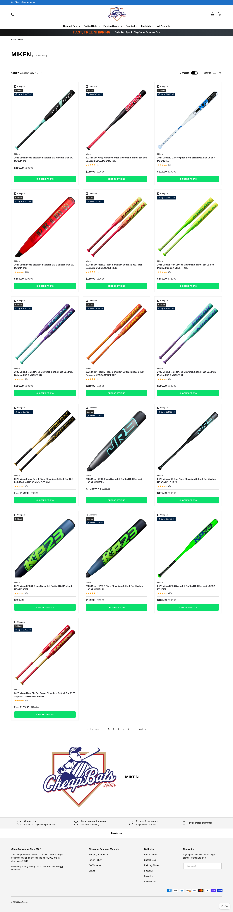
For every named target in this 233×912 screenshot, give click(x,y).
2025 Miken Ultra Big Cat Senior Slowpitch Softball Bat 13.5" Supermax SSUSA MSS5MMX (44, 695)
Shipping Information (98, 854)
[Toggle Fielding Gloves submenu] (121, 26)
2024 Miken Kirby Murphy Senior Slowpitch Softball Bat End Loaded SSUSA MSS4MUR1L (116, 159)
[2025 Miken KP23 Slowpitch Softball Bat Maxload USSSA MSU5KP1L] (188, 548)
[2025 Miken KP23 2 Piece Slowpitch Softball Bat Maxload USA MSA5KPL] (45, 548)
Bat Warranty (95, 865)
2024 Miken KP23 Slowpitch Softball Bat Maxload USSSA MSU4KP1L (186, 159)
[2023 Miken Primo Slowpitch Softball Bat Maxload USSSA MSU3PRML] (45, 120)
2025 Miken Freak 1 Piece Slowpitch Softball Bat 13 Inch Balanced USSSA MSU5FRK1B (114, 266)
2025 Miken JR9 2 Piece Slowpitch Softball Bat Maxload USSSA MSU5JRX (114, 480)
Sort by (15, 73)
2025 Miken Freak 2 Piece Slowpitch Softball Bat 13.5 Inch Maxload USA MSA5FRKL (186, 373)
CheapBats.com (23, 902)
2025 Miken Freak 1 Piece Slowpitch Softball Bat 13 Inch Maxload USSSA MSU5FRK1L (185, 266)
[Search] (13, 14)
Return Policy (95, 860)
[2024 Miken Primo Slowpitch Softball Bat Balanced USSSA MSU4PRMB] (45, 227)
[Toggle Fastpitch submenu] (153, 26)
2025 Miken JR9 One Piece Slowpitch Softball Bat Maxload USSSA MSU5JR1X (186, 480)
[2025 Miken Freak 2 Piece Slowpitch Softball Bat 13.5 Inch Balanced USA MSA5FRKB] (45, 334)
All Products (163, 26)
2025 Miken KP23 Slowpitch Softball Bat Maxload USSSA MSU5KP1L (186, 587)
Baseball (130, 26)
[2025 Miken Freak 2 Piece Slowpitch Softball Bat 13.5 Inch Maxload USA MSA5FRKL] (188, 334)
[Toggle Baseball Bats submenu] (79, 26)
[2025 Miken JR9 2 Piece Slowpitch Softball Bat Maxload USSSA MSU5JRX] (116, 441)
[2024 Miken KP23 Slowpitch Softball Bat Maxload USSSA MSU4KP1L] (188, 120)
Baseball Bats (70, 26)
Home (13, 40)
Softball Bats (90, 26)
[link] (92, 729)
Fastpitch (146, 26)
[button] (220, 14)
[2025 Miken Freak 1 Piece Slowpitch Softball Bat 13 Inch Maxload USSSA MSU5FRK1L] (188, 227)
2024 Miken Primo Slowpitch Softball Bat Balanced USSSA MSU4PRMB (44, 266)
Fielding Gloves (111, 26)
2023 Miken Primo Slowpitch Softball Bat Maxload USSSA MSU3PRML (43, 159)
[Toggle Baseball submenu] (136, 26)
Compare (184, 73)
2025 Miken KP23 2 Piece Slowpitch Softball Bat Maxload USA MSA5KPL (43, 587)
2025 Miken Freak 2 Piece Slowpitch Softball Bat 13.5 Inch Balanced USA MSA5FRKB (43, 373)
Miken (20, 40)
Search (92, 871)
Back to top (116, 833)
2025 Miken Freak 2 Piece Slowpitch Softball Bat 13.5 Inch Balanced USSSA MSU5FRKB (115, 373)
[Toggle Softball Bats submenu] (99, 26)
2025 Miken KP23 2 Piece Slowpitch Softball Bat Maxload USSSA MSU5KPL (114, 587)
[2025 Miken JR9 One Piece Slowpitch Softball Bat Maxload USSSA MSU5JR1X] (188, 441)
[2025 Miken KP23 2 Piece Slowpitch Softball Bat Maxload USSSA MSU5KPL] (116, 548)
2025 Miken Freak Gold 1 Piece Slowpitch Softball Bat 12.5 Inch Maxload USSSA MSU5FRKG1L (43, 480)
